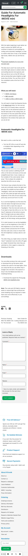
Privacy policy (5, 523)
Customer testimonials (7, 487)
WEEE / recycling (6, 490)
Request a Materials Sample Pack (11, 515)
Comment (5, 341)
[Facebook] (2, 309)
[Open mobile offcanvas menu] (25, 3)
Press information (6, 493)
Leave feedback (6, 484)
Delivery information (7, 503)
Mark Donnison (14, 21)
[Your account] (18, 3)
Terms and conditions (7, 521)
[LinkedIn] (10, 309)
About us (3, 476)
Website (4, 381)
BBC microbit (9, 96)
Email (4, 373)
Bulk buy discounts (6, 506)
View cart (4, 534)
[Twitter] (6, 309)
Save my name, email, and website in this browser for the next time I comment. (13, 391)
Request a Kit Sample (7, 512)
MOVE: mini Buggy (11, 94)
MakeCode (8, 105)
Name (4, 364)
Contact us (4, 478)
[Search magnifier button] (24, 7)
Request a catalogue (7, 481)
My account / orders (7, 531)
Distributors (4, 509)
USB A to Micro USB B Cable (14, 99)
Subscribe (6, 548)
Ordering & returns (6, 501)
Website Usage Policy (7, 518)
